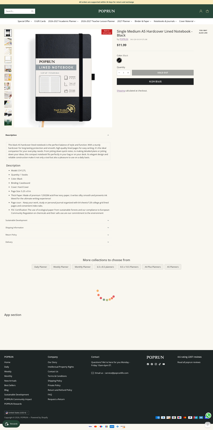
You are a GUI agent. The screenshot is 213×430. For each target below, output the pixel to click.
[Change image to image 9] (8, 104)
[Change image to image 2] (8, 42)
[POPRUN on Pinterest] (151, 364)
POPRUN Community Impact (18, 399)
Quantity (121, 67)
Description (11, 135)
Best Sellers (10, 385)
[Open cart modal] (207, 11)
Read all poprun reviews (189, 362)
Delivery (9, 242)
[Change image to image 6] (8, 77)
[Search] (32, 11)
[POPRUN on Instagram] (155, 364)
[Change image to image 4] (8, 59)
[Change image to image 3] (8, 50)
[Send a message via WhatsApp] (208, 415)
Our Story (52, 362)
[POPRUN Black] (63, 78)
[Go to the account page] (201, 11)
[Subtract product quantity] (119, 72)
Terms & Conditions (57, 376)
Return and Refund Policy (60, 390)
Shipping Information (15, 227)
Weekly (7, 371)
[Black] (119, 60)
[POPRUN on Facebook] (147, 364)
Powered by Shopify (39, 417)
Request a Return (56, 399)
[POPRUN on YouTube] (163, 364)
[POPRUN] (106, 11)
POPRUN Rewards (13, 403)
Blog (6, 390)
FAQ (50, 394)
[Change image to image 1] (8, 33)
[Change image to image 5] (8, 68)
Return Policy (11, 234)
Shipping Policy (55, 380)
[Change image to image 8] (8, 95)
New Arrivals (10, 380)
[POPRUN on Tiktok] (159, 364)
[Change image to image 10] (8, 113)
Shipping (121, 90)
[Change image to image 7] (8, 86)
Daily (6, 366)
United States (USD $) (17, 412)
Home (7, 362)
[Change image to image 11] (8, 121)
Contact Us (53, 371)
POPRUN (124, 39)
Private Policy (54, 385)
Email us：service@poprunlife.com (111, 373)
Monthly (8, 376)
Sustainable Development (16, 220)
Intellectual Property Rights (61, 366)
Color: (122, 55)
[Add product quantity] (128, 72)
